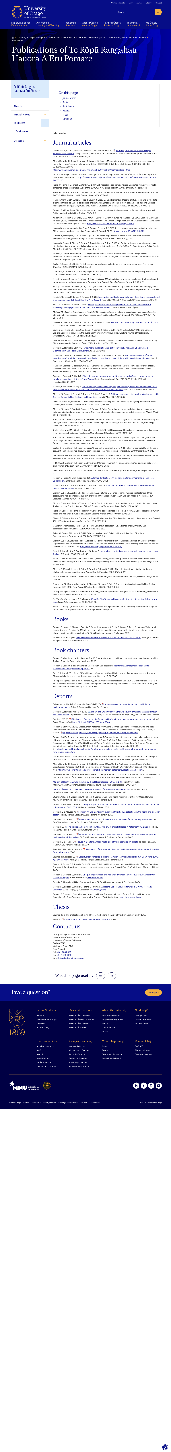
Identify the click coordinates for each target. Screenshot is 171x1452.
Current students (118, 3)
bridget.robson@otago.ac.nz (71, 958)
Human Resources (143, 1019)
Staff (131, 3)
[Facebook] (144, 1085)
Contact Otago (143, 1041)
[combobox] (135, 12)
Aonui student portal (45, 1046)
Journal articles (69, 98)
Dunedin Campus (77, 1054)
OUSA (105, 1031)
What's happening (113, 1041)
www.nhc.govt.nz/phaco (130, 897)
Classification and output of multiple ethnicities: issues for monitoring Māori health (116, 819)
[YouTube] (159, 1085)
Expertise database (143, 1054)
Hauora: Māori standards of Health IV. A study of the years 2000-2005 (108, 637)
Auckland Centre (77, 1046)
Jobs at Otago (108, 1027)
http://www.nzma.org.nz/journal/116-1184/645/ (101, 547)
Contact (159, 3)
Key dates (40, 1023)
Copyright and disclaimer (68, 1103)
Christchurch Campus (79, 1050)
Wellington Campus (78, 1058)
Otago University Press (112, 1019)
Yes (100, 976)
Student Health (141, 1023)
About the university (114, 1010)
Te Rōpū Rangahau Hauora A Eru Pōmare (127, 37)
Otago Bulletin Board (111, 1058)
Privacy (84, 1103)
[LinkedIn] (136, 1085)
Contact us (67, 118)
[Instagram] (151, 1085)
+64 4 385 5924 (63, 952)
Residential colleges (111, 1015)
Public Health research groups (91, 37)
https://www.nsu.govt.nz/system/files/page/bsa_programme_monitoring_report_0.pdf (100, 732)
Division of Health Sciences (81, 1019)
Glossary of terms (49, 1103)
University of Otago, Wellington (31, 37)
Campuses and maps (81, 1041)
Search (26, 1103)
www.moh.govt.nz (95, 878)
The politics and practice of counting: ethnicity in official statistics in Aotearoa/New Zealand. (108, 827)
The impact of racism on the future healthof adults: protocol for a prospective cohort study (113, 719)
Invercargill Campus (78, 1062)
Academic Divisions (80, 1010)
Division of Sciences (78, 1027)
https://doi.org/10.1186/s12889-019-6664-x (92, 722)
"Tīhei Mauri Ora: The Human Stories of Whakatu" (87, 919)
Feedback (35, 1103)
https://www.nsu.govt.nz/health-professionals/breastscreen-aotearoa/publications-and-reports (100, 770)
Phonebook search (143, 1050)
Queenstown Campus (79, 1066)
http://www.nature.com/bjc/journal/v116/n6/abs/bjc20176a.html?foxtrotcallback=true (91, 170)
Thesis (66, 114)
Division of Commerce (79, 1015)
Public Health (69, 37)
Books (65, 102)
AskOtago (152, 992)
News (104, 1046)
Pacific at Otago (43, 1062)
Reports (66, 110)
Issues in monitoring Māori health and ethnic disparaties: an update (107, 842)
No (111, 976)
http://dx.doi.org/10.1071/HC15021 (128, 231)
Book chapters (69, 106)
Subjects (40, 1015)
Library (148, 3)
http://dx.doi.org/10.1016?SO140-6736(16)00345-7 (110, 224)
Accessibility (94, 1103)
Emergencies (141, 1015)
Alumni (139, 3)
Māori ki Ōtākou (43, 1058)
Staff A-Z (139, 1046)
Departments (54, 37)
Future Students (46, 1010)
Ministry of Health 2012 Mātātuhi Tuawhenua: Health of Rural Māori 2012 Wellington (91, 789)
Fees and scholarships (46, 1019)
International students (46, 1066)
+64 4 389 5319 (64, 955)
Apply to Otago (43, 1027)
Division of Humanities (79, 1023)
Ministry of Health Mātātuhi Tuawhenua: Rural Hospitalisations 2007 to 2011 (88, 782)
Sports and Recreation (112, 1054)
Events (105, 1050)
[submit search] (158, 12)
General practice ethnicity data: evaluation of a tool (134, 322)
